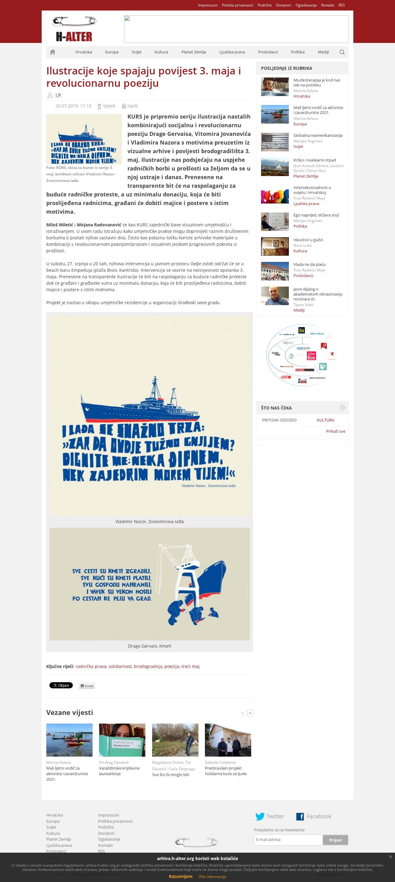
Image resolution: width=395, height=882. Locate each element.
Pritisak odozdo (279, 420)
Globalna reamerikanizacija (318, 135)
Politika (298, 52)
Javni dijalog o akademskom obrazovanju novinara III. (318, 294)
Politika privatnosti (237, 5)
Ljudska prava (232, 52)
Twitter (275, 816)
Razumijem (181, 876)
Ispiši (132, 106)
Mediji (323, 52)
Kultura (161, 52)
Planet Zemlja (193, 52)
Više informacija (212, 876)
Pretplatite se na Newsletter (279, 830)
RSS (342, 5)
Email (89, 685)
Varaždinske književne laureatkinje (119, 770)
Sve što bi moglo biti (170, 774)
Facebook (319, 816)
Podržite (265, 5)
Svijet (137, 52)
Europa (111, 52)
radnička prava (91, 666)
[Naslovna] (52, 52)
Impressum (208, 5)
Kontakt (327, 5)
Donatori (283, 5)
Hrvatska (83, 52)
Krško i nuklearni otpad (314, 160)
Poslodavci (268, 52)
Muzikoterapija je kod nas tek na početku (316, 82)
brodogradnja (148, 666)
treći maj (190, 666)
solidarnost (120, 666)
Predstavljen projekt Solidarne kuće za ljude (226, 770)
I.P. (59, 95)
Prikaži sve (335, 431)
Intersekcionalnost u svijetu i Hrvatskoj (312, 190)
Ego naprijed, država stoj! (316, 215)
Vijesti (109, 106)
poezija (171, 666)
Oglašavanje (306, 5)
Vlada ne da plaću (309, 264)
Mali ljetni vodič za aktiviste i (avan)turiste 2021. (67, 773)
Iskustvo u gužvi (308, 239)
